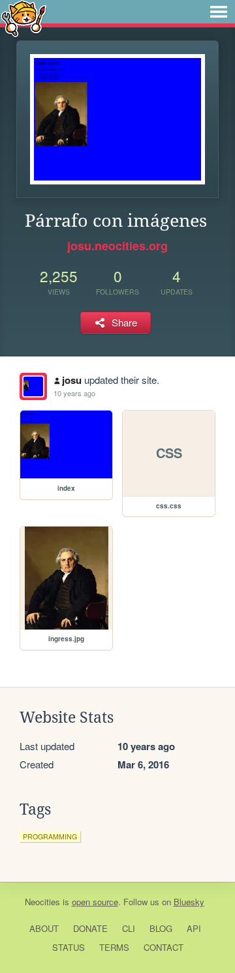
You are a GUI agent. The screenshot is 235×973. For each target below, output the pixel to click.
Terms (114, 947)
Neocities (42, 901)
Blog (160, 928)
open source (95, 901)
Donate (90, 928)
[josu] (33, 386)
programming (50, 836)
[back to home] (24, 18)
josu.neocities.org (117, 245)
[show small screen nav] (218, 11)
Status (68, 947)
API (194, 928)
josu (72, 380)
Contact (163, 947)
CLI (128, 928)
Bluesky (189, 901)
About (44, 928)
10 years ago (74, 393)
